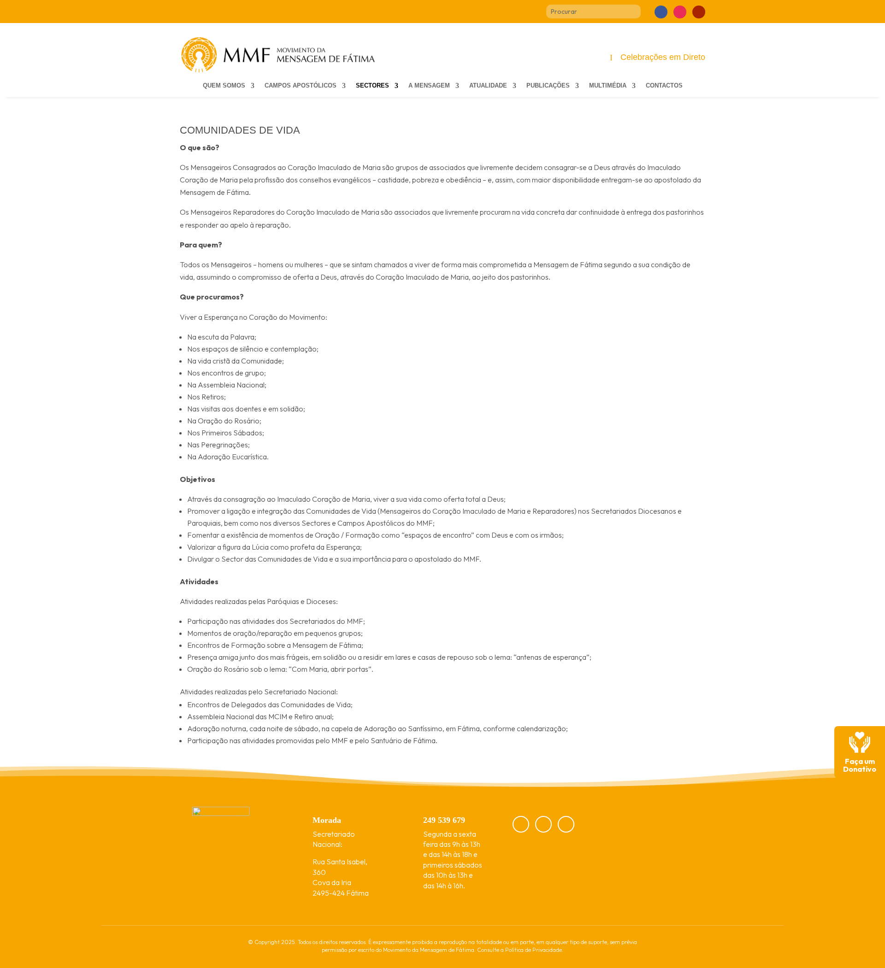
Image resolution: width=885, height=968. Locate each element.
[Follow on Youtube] (698, 12)
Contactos (664, 85)
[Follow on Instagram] (679, 12)
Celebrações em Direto (662, 57)
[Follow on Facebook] (661, 12)
